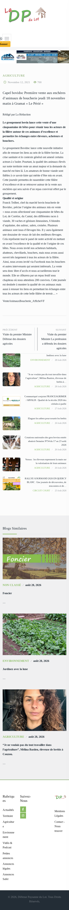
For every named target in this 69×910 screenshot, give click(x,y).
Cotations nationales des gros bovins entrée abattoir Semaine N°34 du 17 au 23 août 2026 (45, 441)
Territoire (8, 815)
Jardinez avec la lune (56, 355)
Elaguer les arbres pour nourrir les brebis (47, 418)
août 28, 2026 (33, 585)
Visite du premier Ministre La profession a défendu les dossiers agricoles (53, 339)
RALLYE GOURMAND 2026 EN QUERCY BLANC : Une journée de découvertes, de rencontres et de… (45, 482)
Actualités (8, 809)
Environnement (40, 360)
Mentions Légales (59, 813)
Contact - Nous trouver (59, 826)
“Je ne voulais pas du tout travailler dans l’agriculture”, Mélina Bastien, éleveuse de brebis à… (45, 378)
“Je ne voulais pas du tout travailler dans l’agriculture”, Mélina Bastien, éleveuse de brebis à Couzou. (33, 749)
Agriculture (14, 75)
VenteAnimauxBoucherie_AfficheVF (24, 301)
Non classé (12, 585)
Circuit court (41, 490)
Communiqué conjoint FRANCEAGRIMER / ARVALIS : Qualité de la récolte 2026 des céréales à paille (45, 400)
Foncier (7, 593)
